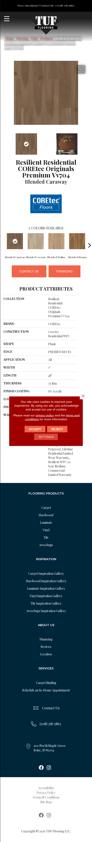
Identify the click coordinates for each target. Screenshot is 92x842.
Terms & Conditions (46, 797)
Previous (3, 142)
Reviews (46, 647)
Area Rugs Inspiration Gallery (46, 611)
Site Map (46, 802)
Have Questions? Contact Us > (37, 5)
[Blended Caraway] (14, 241)
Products (46, 38)
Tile (46, 537)
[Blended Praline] (56, 241)
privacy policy (45, 415)
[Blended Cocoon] (35, 241)
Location (46, 654)
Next (88, 142)
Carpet (46, 508)
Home (10, 38)
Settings (46, 436)
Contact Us (29, 271)
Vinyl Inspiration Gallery (46, 596)
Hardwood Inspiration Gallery (46, 581)
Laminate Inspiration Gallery (46, 588)
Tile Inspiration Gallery (46, 603)
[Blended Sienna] (77, 241)
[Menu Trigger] (7, 19)
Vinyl (34, 38)
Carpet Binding (46, 683)
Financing (64, 271)
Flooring (22, 38)
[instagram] (49, 768)
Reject (57, 429)
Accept (35, 429)
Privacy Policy (46, 793)
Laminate (46, 523)
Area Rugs (46, 545)
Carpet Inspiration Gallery (46, 574)
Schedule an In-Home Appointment (46, 690)
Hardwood (46, 515)
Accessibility (46, 788)
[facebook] (41, 768)
